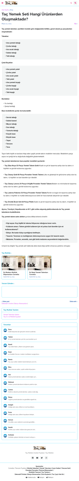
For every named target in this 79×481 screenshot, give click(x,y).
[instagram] (46, 458)
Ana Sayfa (5, 10)
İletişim (41, 477)
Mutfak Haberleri (33, 468)
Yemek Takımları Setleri (11, 314)
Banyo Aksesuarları (20, 303)
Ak (63, 474)
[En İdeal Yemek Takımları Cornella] (39, 263)
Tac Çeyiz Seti (57, 474)
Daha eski (73, 301)
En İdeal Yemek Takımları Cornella (38, 273)
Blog (11, 10)
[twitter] (42, 458)
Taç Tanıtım (45, 472)
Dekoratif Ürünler (8, 303)
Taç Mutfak (49, 453)
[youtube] (37, 458)
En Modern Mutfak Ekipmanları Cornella (11, 273)
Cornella (11, 468)
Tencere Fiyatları (20, 468)
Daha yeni (6, 301)
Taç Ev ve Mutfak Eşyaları (12, 317)
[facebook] (32, 458)
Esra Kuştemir (46, 474)
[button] (2, 3)
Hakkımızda (31, 477)
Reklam (50, 477)
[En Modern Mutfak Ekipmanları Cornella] (13, 263)
